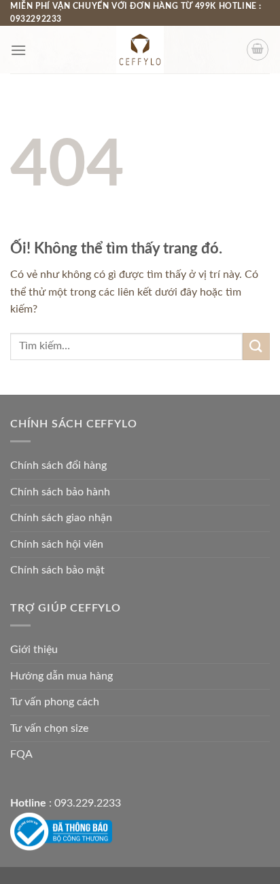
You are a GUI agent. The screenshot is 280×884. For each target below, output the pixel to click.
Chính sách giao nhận (61, 517)
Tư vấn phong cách (54, 701)
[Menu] (18, 50)
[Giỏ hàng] (257, 49)
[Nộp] (256, 346)
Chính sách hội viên (56, 544)
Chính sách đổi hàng (58, 465)
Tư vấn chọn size (49, 728)
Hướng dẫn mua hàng (61, 676)
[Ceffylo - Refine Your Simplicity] (140, 49)
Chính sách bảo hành (60, 492)
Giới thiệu (34, 649)
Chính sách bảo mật (57, 570)
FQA (21, 754)
